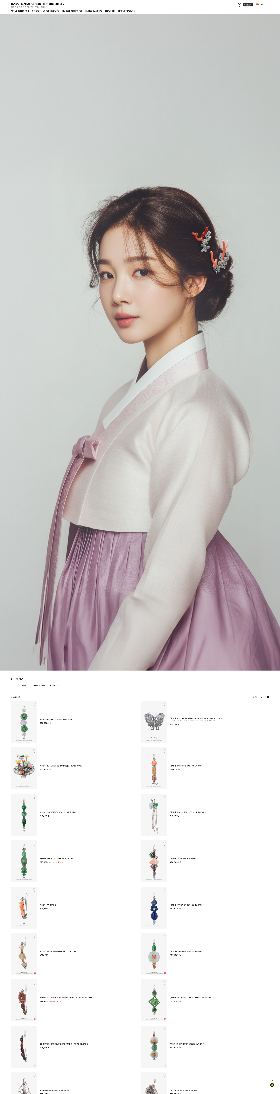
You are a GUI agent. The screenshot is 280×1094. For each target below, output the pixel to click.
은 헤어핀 (22, 685)
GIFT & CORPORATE (126, 11)
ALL (12, 685)
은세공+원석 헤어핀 (38, 685)
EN (239, 5)
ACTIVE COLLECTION (20, 11)
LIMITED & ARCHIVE (93, 11)
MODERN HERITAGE (51, 11)
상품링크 (75, 722)
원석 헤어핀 (54, 685)
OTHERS (35, 11)
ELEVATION (110, 11)
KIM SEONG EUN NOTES (72, 11)
